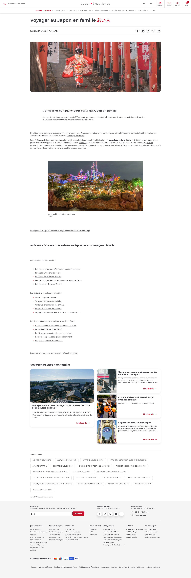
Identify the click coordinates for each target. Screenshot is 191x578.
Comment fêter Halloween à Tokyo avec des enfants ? (136, 398)
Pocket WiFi (93, 534)
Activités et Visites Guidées (134, 529)
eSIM (91, 532)
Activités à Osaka (131, 537)
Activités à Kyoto (131, 534)
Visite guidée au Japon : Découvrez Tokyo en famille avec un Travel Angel (60, 230)
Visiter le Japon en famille (45, 297)
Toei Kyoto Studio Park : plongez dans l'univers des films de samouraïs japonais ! (61, 406)
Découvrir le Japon (150, 529)
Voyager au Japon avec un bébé (48, 301)
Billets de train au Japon (72, 532)
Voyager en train (150, 534)
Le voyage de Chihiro (75, 135)
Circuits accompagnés (56, 532)
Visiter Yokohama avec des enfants (49, 305)
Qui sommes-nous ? (36, 529)
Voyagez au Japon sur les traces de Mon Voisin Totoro (57, 312)
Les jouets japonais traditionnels (48, 340)
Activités (142, 10)
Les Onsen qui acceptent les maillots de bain (53, 333)
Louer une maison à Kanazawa (112, 537)
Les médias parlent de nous (38, 532)
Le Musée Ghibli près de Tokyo (48, 273)
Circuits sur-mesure (55, 537)
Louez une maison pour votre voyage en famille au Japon (53, 353)
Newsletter (33, 534)
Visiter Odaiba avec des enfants (48, 308)
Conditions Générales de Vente (65, 567)
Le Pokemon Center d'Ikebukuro (48, 329)
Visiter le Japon (43, 10)
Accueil (32, 497)
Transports (60, 10)
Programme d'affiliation (37, 537)
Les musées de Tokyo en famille (48, 284)
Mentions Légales (45, 567)
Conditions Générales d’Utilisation (131, 567)
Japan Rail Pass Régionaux (73, 534)
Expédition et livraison (37, 547)
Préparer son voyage (151, 532)
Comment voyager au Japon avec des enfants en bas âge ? (137, 373)
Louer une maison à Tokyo (111, 532)
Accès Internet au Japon (123, 10)
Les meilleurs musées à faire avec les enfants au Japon (57, 269)
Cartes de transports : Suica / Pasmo (76, 537)
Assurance (105, 567)
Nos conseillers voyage (56, 540)
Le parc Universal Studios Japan (134, 423)
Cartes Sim (93, 529)
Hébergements (101, 10)
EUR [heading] (151, 4)
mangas (110, 145)
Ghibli (141, 133)
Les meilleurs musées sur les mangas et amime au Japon (58, 280)
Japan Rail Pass (70, 529)
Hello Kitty (83, 142)
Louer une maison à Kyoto (111, 534)
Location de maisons (109, 529)
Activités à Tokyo (131, 532)
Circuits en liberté (54, 534)
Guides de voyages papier (153, 537)
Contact (33, 567)
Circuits (72, 10)
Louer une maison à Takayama (112, 540)
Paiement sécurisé (153, 567)
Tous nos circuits (54, 529)
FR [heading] (144, 4)
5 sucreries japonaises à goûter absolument (53, 337)
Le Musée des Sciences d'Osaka (48, 276)
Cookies (114, 567)
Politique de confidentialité (89, 567)
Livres (152, 10)
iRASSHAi (33, 550)
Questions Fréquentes (37, 545)
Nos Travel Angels (108, 542)
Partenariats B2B (35, 540)
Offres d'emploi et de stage (38, 542)
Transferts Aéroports (71, 540)
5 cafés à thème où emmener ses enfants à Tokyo (55, 325)
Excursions (85, 10)
